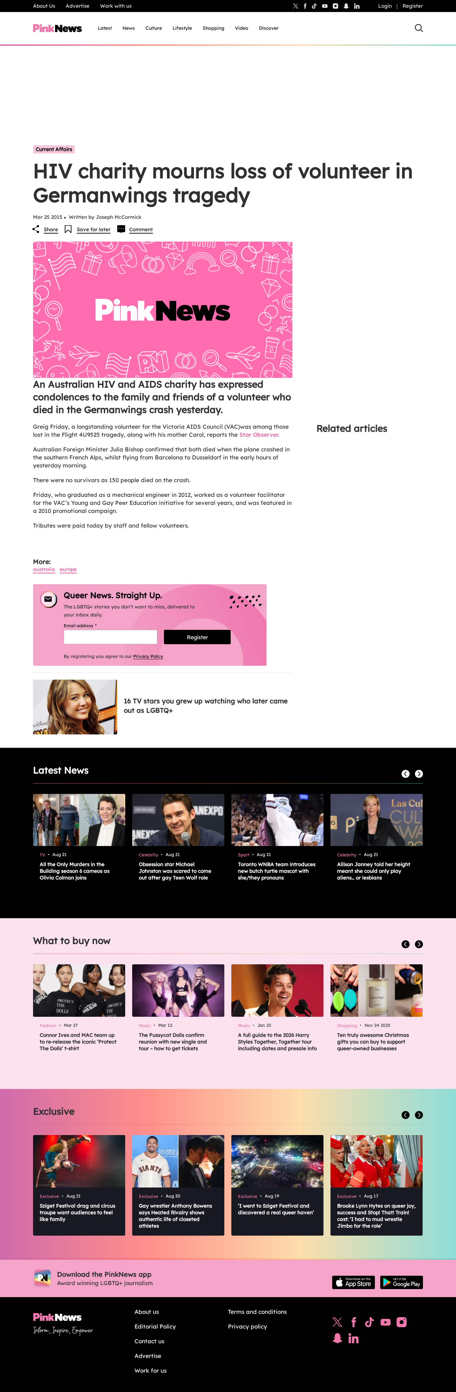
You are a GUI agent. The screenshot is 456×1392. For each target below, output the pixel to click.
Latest (105, 28)
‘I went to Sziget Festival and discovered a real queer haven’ (276, 1209)
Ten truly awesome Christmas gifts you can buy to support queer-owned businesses (373, 1042)
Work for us (151, 1370)
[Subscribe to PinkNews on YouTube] (385, 1324)
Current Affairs (54, 149)
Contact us (149, 1341)
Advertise (77, 6)
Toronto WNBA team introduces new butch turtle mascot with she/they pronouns (276, 871)
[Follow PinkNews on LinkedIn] (357, 6)
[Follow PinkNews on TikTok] (369, 1324)
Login (385, 6)
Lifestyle (182, 28)
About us (147, 1311)
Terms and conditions (257, 1311)
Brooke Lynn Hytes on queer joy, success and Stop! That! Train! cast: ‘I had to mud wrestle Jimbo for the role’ (376, 1216)
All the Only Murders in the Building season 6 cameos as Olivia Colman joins (74, 871)
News (129, 28)
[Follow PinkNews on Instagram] (401, 1324)
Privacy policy (247, 1326)
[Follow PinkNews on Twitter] (337, 1324)
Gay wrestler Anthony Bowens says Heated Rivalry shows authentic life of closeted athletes (175, 1216)
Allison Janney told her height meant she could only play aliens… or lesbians (373, 871)
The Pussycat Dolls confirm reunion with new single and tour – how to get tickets (173, 1042)
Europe (68, 569)
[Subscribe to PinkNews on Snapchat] (337, 1340)
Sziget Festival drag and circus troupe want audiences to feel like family (77, 1212)
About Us (44, 6)
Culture (154, 28)
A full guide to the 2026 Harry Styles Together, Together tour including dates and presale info (277, 1042)
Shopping (213, 28)
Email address (88, 625)
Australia (44, 569)
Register (413, 6)
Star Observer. (259, 434)
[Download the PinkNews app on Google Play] (401, 1282)
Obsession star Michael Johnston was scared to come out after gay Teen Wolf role (175, 871)
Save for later (93, 229)
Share (51, 229)
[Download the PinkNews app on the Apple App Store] (353, 1282)
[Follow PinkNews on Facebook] (354, 1324)
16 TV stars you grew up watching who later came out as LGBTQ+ (206, 705)
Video (241, 28)
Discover (269, 28)
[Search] (419, 28)
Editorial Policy (155, 1326)
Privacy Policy (148, 656)
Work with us (116, 6)
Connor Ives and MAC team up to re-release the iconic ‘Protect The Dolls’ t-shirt (78, 1042)
